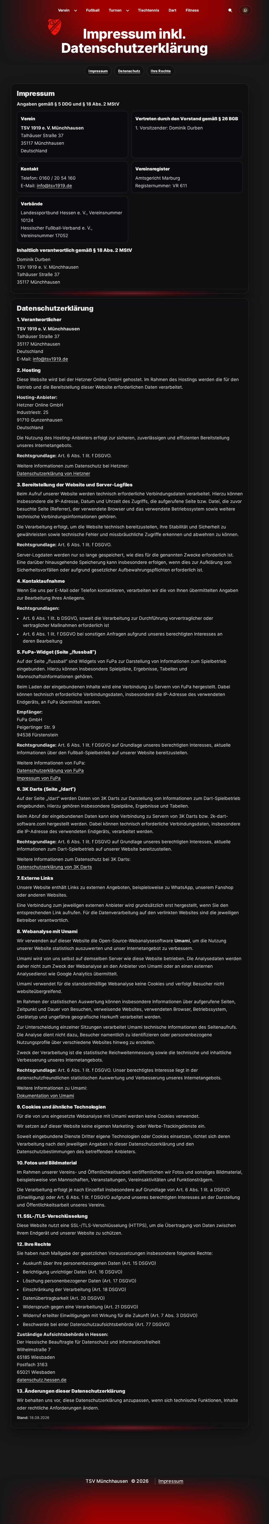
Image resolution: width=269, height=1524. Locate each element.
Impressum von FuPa (39, 778)
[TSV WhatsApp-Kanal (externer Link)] (245, 10)
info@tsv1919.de (54, 185)
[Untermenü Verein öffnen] (75, 10)
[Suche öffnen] (230, 10)
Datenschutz (129, 71)
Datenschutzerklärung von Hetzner (53, 473)
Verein (64, 10)
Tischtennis (148, 10)
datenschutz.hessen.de (41, 1379)
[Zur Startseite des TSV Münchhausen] (40, 19)
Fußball (93, 10)
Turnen (115, 10)
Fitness (192, 10)
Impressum (98, 71)
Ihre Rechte (161, 71)
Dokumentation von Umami (45, 1095)
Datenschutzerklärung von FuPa (50, 770)
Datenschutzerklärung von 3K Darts (54, 867)
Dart (172, 10)
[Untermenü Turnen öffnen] (127, 10)
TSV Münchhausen (107, 1481)
